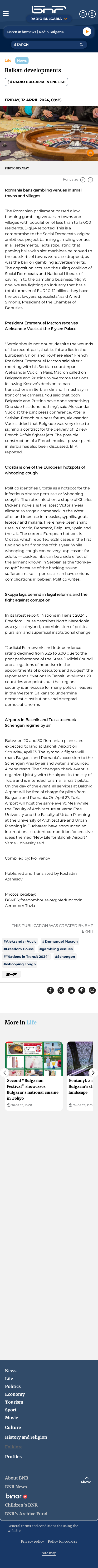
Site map (49, 1553)
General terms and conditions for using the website (43, 1528)
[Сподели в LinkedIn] (71, 990)
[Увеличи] (83, 180)
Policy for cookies (62, 1541)
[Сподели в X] (61, 990)
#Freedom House (19, 949)
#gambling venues (56, 949)
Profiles (13, 1456)
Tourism (14, 1402)
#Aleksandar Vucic (20, 941)
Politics (13, 1386)
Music (11, 1417)
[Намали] (90, 180)
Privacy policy (32, 1541)
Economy (15, 1394)
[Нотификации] (83, 14)
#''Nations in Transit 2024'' (26, 956)
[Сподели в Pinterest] (82, 990)
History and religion (26, 1437)
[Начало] (49, 10)
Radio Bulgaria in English (39, 82)
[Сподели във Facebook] (50, 990)
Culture (13, 1427)
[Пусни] (87, 31)
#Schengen (65, 956)
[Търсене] (81, 44)
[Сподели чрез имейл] (92, 990)
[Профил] (92, 14)
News (10, 1370)
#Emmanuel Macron (60, 941)
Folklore (14, 1447)
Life (8, 60)
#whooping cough (20, 964)
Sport (10, 1410)
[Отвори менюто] (5, 13)
